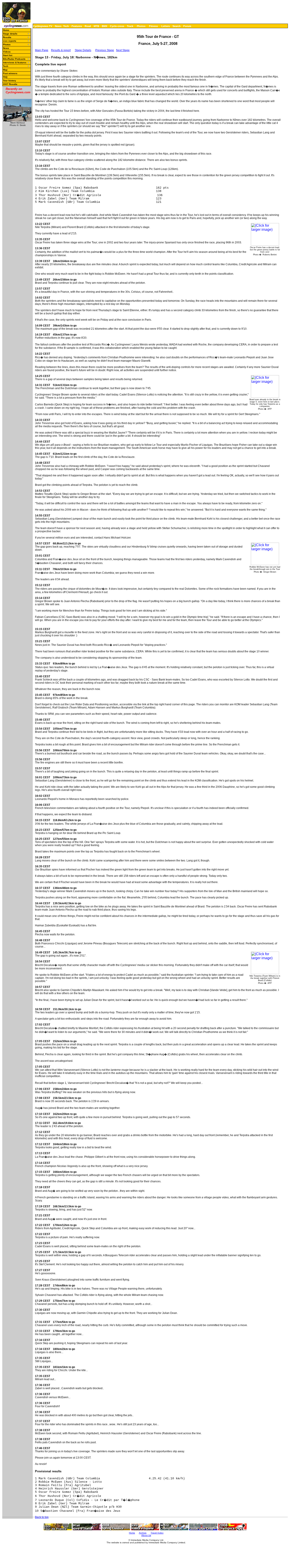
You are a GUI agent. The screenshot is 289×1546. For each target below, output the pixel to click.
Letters (165, 26)
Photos (141, 26)
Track (130, 26)
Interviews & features (14, 62)
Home (6, 30)
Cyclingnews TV (42, 26)
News (58, 26)
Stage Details (83, 50)
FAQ (5, 77)
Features (77, 26)
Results (7, 37)
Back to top (42, 1517)
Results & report (61, 50)
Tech (66, 26)
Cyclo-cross (117, 26)
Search (176, 26)
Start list (7, 55)
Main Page (41, 50)
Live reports (9, 41)
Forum (187, 26)
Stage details (10, 33)
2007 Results (10, 84)
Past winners (10, 73)
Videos (7, 51)
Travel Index (157, 1533)
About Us (146, 1535)
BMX (104, 26)
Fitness (153, 26)
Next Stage (123, 50)
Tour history (9, 80)
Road (88, 26)
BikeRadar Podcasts (14, 59)
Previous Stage (104, 50)
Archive (143, 1533)
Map (5, 70)
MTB (96, 26)
